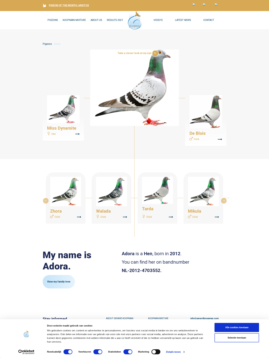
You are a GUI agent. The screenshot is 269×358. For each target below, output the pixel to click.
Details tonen (173, 352)
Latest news (183, 20)
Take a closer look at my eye (134, 53)
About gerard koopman (119, 318)
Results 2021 (115, 20)
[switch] (97, 351)
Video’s (158, 20)
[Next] (224, 201)
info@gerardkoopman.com (204, 318)
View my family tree (58, 281)
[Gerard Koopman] (134, 20)
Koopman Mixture (74, 20)
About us (96, 20)
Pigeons (52, 20)
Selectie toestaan (237, 337)
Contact (208, 20)
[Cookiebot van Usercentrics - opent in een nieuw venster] (26, 352)
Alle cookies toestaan (236, 327)
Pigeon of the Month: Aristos (69, 5)
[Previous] (46, 201)
